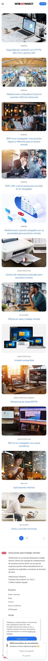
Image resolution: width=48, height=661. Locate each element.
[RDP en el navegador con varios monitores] (24, 421)
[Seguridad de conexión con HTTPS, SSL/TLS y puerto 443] (24, 27)
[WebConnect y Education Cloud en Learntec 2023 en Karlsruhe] (24, 72)
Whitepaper (12, 609)
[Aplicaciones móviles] (24, 465)
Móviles (24, 483)
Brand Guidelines (14, 606)
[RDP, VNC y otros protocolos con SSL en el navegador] (24, 163)
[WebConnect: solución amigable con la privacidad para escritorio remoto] (24, 208)
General (24, 46)
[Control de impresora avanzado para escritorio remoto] (24, 252)
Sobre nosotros (14, 594)
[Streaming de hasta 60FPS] (24, 379)
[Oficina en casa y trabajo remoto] (24, 297)
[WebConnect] (24, 4)
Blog (10, 598)
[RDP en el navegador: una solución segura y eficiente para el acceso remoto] (24, 116)
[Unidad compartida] (24, 338)
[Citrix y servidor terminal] (24, 506)
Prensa (10, 602)
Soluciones (24, 315)
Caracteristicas (24, 271)
